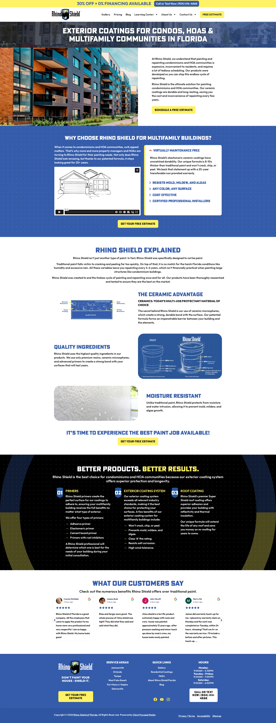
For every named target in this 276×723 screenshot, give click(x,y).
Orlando (117, 672)
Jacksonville (117, 667)
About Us (166, 14)
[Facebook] (155, 699)
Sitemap (216, 716)
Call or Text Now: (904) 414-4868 (176, 3)
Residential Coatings (162, 672)
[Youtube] (161, 699)
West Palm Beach (117, 680)
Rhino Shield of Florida (85, 714)
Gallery (105, 14)
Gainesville (117, 688)
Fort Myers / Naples (117, 684)
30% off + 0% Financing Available (114, 3)
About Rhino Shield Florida (162, 680)
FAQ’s (162, 676)
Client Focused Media (144, 714)
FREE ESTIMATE (212, 14)
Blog (128, 14)
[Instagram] (168, 699)
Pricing (118, 14)
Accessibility (203, 716)
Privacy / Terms (187, 716)
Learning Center (144, 14)
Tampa (117, 676)
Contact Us (186, 14)
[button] (55, 620)
